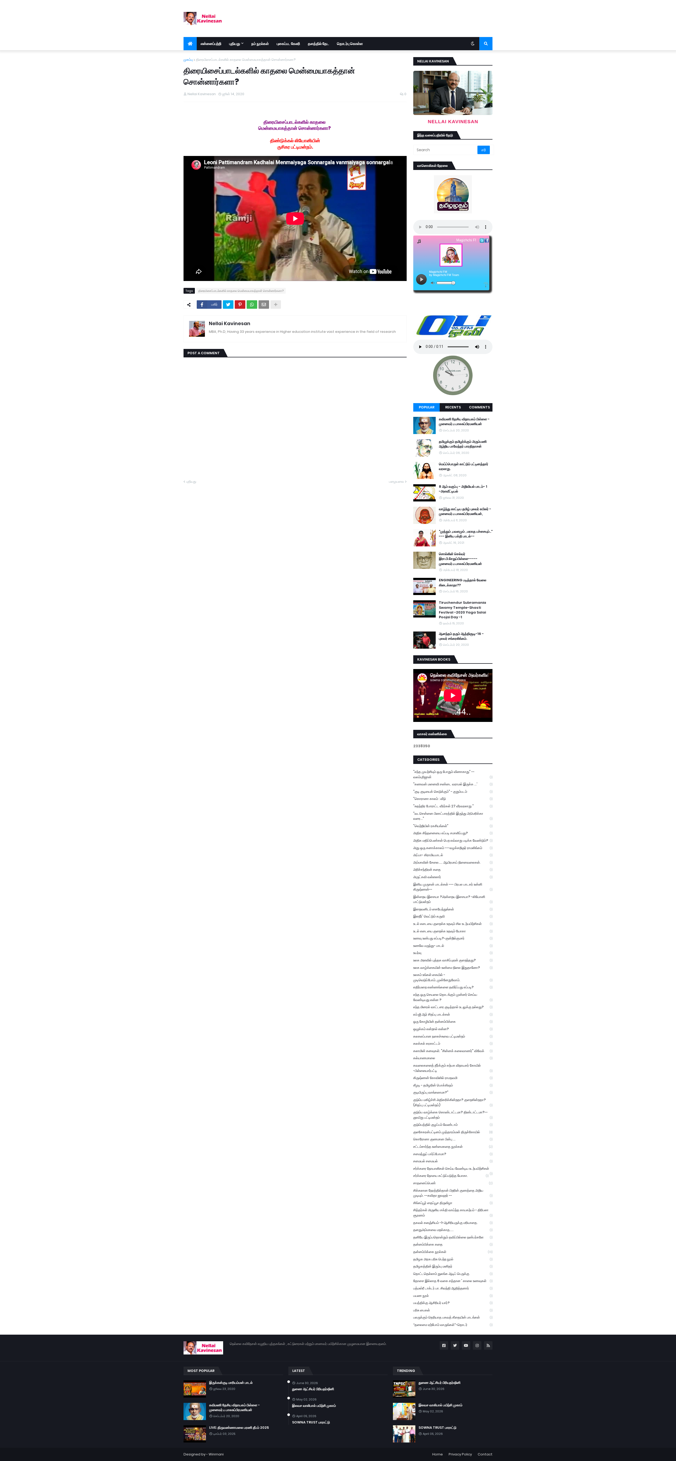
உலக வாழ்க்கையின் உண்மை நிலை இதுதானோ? (452, 967)
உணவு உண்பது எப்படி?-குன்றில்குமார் (452, 938)
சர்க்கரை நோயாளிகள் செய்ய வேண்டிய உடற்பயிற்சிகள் (452, 1169)
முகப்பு (188, 59)
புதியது (191, 481)
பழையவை (396, 481)
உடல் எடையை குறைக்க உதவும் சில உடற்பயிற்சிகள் (452, 923)
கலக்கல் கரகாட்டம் (452, 1043)
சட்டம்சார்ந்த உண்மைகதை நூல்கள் (452, 1146)
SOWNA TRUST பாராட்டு (311, 1422)
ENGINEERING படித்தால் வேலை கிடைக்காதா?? (462, 582)
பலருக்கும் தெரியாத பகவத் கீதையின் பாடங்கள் (452, 1317)
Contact (485, 1454)
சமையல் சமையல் (452, 1161)
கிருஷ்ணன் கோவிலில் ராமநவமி (452, 1077)
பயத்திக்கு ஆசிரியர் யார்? (452, 1302)
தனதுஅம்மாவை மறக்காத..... (452, 1229)
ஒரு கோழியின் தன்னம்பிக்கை (452, 1021)
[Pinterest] (240, 304)
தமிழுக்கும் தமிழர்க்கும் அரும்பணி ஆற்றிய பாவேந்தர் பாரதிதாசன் (463, 444)
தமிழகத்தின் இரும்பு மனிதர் (452, 1266)
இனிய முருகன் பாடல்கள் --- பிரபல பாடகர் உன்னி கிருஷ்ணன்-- (452, 887)
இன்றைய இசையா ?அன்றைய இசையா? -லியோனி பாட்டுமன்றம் (452, 899)
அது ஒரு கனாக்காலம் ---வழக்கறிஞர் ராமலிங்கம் (452, 847)
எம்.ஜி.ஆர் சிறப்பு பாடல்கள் (452, 1014)
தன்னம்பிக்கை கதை (452, 1244)
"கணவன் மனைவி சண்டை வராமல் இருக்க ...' (452, 784)
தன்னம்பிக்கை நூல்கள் (452, 1251)
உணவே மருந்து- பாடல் (452, 945)
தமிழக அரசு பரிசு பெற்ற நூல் (452, 1259)
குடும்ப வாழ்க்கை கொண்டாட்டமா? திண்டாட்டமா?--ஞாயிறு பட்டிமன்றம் (452, 1115)
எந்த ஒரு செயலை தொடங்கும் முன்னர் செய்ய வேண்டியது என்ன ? (452, 997)
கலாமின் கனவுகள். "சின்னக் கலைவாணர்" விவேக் (452, 1050)
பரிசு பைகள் (452, 1310)
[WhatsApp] (252, 304)
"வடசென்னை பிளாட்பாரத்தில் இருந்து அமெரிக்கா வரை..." (452, 816)
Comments (479, 407)
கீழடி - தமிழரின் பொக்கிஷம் (452, 1085)
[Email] (264, 304)
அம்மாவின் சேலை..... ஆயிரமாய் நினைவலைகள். (452, 862)
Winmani (216, 1454)
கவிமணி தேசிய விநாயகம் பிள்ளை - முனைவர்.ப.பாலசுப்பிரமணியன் (464, 421)
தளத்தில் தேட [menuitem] (318, 43)
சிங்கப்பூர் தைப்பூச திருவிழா (452, 1202)
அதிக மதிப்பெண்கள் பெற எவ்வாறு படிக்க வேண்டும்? (452, 840)
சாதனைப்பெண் (452, 1183)
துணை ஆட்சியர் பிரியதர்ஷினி (313, 1389)
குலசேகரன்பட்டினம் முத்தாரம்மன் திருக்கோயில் (452, 1132)
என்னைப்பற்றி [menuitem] (211, 43)
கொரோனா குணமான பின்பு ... (452, 1139)
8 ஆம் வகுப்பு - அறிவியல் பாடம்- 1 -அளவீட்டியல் (463, 489)
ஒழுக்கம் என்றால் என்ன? (452, 1028)
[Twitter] (228, 304)
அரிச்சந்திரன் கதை (452, 869)
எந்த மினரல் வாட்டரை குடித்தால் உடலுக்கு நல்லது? (452, 1007)
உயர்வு (452, 952)
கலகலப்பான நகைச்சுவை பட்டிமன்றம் (452, 1036)
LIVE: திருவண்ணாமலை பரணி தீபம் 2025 (239, 1427)
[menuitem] (190, 43)
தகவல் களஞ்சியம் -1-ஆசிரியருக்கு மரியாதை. (452, 1222)
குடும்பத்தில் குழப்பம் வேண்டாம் (452, 1124)
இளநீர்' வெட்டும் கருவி (452, 916)
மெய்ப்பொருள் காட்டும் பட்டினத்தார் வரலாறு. (463, 466)
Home (437, 1454)
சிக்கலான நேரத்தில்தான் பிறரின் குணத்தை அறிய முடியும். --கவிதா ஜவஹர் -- (452, 1193)
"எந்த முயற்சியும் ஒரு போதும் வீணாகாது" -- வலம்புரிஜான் (452, 774)
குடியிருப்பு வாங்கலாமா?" (452, 1092)
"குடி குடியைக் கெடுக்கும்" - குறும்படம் (452, 791)
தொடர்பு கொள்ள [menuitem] (350, 43)
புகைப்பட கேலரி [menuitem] (288, 43)
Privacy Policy (460, 1454)
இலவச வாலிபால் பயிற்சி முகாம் (314, 1405)
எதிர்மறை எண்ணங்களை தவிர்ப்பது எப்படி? (452, 987)
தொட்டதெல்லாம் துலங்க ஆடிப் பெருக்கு (452, 1273)
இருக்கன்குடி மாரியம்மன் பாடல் (231, 1382)
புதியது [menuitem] (234, 43)
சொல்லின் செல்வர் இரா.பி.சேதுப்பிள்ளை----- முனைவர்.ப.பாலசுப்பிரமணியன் (460, 559)
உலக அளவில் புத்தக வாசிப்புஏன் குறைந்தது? (452, 960)
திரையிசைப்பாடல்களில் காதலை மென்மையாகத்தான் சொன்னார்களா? (246, 59)
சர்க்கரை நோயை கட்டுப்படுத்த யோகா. (451, 1175)
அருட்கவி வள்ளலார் (452, 876)
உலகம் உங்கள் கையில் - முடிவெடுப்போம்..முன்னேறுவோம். (452, 977)
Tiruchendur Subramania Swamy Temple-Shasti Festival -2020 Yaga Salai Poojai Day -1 (462, 610)
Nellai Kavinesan (229, 323)
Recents (453, 407)
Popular (426, 407)
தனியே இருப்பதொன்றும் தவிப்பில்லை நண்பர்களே (452, 1237)
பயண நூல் (452, 1295)
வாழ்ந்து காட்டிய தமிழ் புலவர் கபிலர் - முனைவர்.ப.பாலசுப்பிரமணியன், (465, 511)
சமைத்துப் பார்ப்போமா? (452, 1153)
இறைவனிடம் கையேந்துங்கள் (452, 909)
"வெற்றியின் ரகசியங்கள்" (452, 825)
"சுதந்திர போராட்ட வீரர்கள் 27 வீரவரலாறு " (452, 806)
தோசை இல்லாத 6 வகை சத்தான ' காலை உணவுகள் (452, 1280)
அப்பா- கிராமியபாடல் (452, 855)
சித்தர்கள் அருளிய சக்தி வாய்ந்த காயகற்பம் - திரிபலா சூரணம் (452, 1212)
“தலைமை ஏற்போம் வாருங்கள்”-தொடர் (452, 1324)
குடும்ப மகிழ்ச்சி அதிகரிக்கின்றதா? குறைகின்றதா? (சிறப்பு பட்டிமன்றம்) (452, 1102)
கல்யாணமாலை (452, 1058)
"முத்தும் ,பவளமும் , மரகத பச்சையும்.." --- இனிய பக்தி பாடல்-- (465, 534)
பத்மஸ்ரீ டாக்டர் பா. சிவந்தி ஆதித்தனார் (452, 1288)
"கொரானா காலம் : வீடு (452, 798)
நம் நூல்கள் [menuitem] (260, 43)
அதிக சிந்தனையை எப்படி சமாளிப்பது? (452, 833)
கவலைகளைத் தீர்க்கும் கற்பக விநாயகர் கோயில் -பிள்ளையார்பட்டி (452, 1068)
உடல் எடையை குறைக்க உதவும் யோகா (452, 931)
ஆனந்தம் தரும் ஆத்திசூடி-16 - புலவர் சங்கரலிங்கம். (461, 636)
